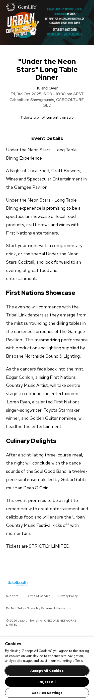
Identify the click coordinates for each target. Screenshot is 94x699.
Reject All (46, 682)
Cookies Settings (47, 693)
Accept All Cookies (46, 671)
